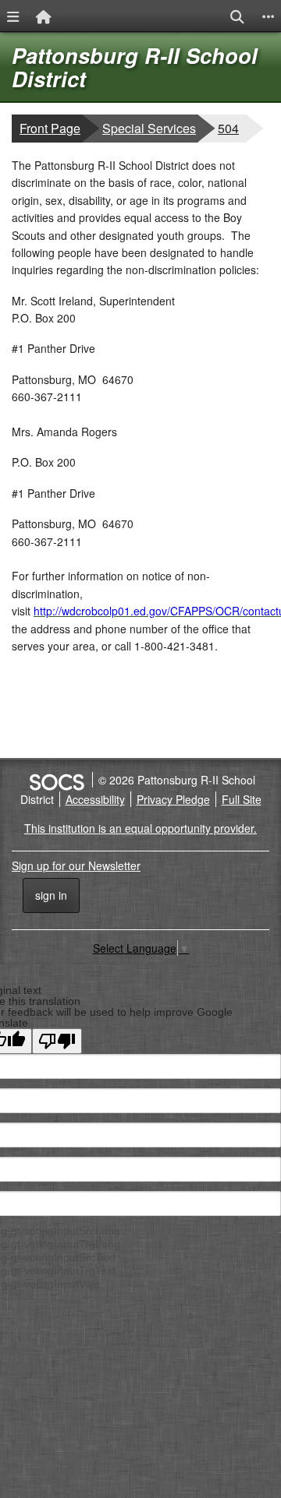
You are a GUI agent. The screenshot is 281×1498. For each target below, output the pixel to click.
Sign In (51, 895)
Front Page (50, 128)
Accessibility (95, 799)
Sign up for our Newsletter (76, 865)
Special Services (148, 127)
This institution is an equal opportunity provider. (140, 828)
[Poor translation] (57, 1041)
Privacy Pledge (173, 799)
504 (232, 127)
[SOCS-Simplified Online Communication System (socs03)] (56, 780)
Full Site (241, 799)
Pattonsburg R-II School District (135, 67)
